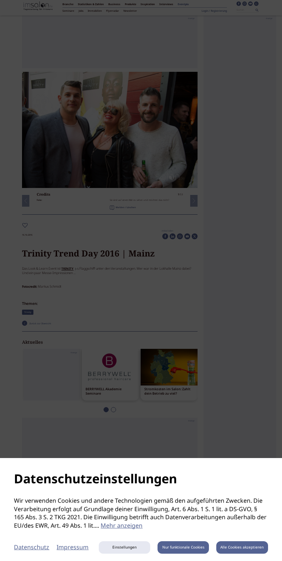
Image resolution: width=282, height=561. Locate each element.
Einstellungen (124, 547)
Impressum (72, 547)
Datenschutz (31, 547)
